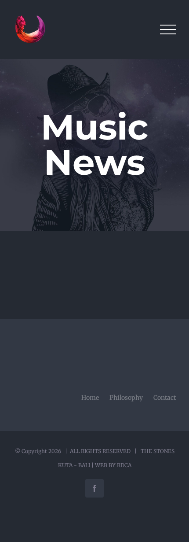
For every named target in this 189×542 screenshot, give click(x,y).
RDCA (124, 465)
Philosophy (126, 398)
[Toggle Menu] (168, 29)
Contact (164, 398)
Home (90, 398)
